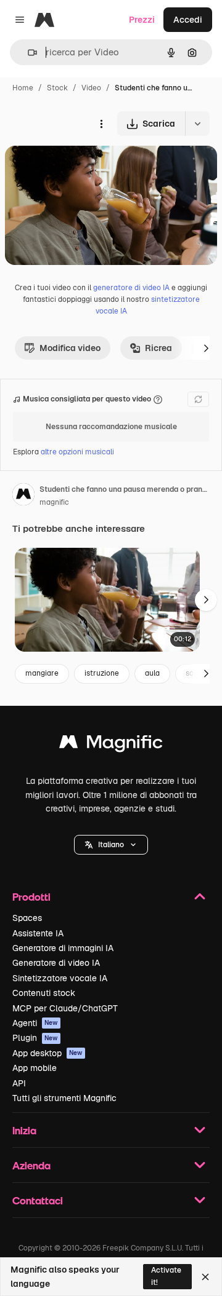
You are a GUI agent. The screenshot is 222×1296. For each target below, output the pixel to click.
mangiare (42, 673)
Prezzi (142, 19)
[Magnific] (111, 744)
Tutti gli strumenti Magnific (64, 1098)
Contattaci (37, 1200)
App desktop (47, 1053)
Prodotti (31, 896)
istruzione (101, 673)
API (19, 1083)
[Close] (205, 1277)
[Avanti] (206, 348)
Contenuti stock (43, 992)
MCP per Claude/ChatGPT (65, 1008)
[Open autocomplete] (27, 52)
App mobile (34, 1067)
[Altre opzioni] (101, 123)
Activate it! (166, 1276)
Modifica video (70, 348)
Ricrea (158, 348)
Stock (57, 88)
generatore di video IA (131, 288)
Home (22, 88)
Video (91, 88)
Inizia (24, 1130)
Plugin (35, 1037)
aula (152, 673)
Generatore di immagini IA (62, 948)
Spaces (27, 917)
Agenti (35, 1023)
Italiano (111, 845)
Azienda (31, 1165)
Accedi (187, 19)
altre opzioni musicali (77, 452)
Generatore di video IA (56, 962)
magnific (54, 502)
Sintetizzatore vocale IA (59, 978)
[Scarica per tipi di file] (197, 123)
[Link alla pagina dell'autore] (23, 496)
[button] (111, 845)
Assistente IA (38, 933)
